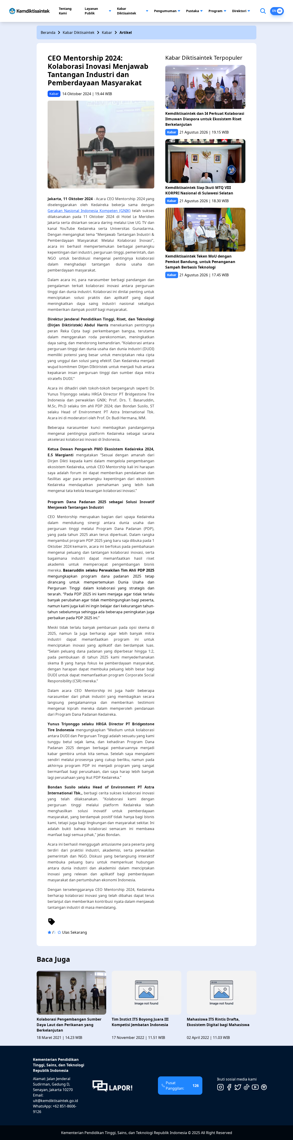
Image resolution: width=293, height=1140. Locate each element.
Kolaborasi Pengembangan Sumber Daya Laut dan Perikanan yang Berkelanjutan (69, 1025)
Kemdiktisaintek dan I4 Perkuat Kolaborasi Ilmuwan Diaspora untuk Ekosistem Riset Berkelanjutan (204, 119)
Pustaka (192, 11)
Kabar (107, 32)
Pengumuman (165, 11)
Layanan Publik (91, 10)
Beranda (48, 32)
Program (215, 11)
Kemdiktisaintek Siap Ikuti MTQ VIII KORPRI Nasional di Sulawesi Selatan (199, 190)
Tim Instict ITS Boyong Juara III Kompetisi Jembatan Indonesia (140, 1022)
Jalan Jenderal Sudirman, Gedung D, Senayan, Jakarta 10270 (53, 1084)
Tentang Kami (65, 10)
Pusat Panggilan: (182, 1085)
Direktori (239, 11)
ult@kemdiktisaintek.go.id (55, 1100)
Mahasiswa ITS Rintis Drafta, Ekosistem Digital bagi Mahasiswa (218, 1022)
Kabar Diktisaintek (126, 10)
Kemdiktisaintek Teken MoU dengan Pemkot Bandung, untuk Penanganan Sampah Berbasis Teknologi (200, 262)
